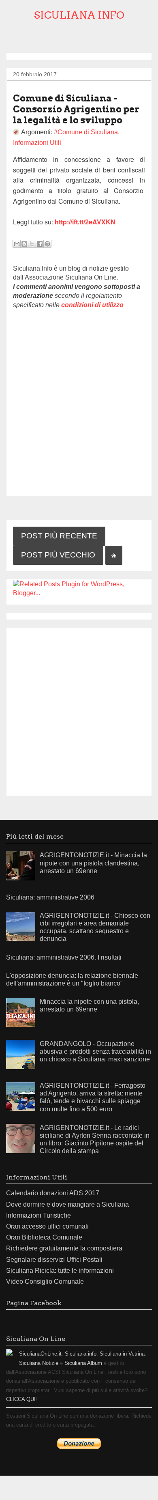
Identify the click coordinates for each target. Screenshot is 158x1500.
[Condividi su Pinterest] (47, 244)
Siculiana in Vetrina (122, 1354)
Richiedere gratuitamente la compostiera (64, 1248)
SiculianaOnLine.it (40, 1354)
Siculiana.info (80, 1354)
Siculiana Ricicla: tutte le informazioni (60, 1270)
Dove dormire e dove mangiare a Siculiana (67, 1204)
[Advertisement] (79, 710)
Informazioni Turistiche (38, 1215)
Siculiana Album (83, 1363)
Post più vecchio (58, 555)
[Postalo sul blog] (24, 244)
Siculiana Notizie (38, 1363)
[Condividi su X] (32, 244)
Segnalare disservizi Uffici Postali (54, 1259)
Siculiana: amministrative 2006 (50, 897)
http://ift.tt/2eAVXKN (85, 221)
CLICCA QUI (21, 1399)
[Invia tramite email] (17, 244)
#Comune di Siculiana (86, 132)
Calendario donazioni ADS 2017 (52, 1193)
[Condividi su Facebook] (40, 244)
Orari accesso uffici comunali (47, 1226)
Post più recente (59, 536)
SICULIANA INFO (79, 15)
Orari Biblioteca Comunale (44, 1237)
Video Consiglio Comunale (45, 1281)
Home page (113, 555)
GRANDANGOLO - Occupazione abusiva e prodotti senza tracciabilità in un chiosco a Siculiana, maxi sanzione (95, 1051)
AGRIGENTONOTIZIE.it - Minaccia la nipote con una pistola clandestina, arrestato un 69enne (93, 863)
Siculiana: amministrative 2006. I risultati (64, 957)
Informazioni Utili (37, 142)
